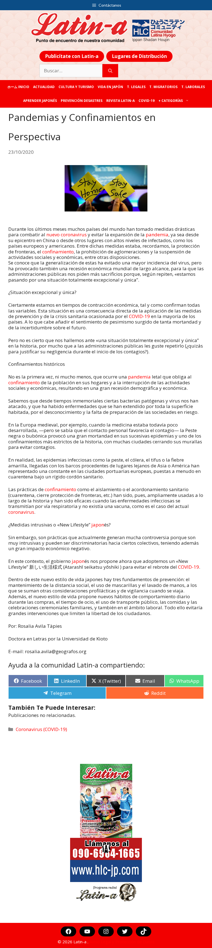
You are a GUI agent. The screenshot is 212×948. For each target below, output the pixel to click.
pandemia (157, 234)
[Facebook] (68, 931)
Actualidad (44, 86)
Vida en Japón (110, 86)
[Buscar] (110, 70)
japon (97, 524)
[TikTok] (143, 931)
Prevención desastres (81, 100)
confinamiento (58, 251)
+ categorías (170, 100)
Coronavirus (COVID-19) (41, 729)
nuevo (53, 234)
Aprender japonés (40, 100)
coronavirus (74, 234)
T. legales (136, 86)
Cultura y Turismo (76, 86)
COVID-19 (147, 100)
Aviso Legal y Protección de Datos (122, 941)
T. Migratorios (163, 86)
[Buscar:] (70, 70)
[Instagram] (106, 931)
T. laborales (193, 86)
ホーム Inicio (18, 86)
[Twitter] (124, 931)
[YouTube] (87, 931)
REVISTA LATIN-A (120, 100)
